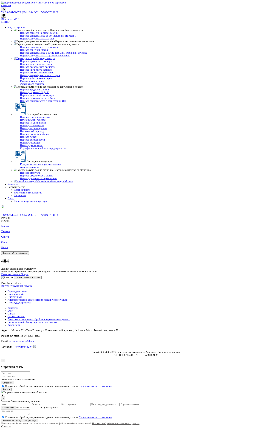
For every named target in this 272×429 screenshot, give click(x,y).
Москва (5, 226)
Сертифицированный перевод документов (43, 148)
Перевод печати (28, 136)
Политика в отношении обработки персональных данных (39, 319)
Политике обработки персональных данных (115, 423)
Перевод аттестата (30, 172)
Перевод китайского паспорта (36, 69)
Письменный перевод (32, 131)
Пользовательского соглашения (95, 386)
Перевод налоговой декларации (37, 95)
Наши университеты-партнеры (30, 201)
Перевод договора (30, 142)
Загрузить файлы (48, 407)
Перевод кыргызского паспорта (37, 72)
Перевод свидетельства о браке (37, 38)
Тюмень (5, 231)
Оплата (11, 313)
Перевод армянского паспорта (36, 61)
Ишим (4, 247)
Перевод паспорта (17, 291)
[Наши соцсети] (3, 16)
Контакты (13, 184)
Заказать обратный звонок (15, 253)
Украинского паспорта (32, 84)
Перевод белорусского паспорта (37, 67)
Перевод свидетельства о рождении (39, 47)
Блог (10, 310)
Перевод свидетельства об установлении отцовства (48, 35)
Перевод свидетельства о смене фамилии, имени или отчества (53, 52)
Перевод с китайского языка (35, 117)
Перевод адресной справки (34, 50)
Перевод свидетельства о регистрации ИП (43, 101)
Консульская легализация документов (40, 164)
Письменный (15, 297)
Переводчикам (22, 189)
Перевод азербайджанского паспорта (40, 75)
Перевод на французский (33, 128)
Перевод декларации (31, 145)
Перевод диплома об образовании (38, 178)
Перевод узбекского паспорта (36, 78)
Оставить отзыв (16, 316)
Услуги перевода (17, 27)
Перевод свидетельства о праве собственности (45, 55)
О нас (11, 198)
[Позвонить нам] (3, 9)
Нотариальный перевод (32, 119)
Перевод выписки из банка (34, 134)
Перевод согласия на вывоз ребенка (39, 33)
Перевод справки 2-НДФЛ (34, 92)
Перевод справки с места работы (37, 98)
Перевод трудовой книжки (34, 89)
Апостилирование (30, 167)
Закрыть (6, 389)
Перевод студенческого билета (36, 175)
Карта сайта (14, 325)
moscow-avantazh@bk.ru (21, 341)
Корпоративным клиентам (28, 192)
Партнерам (20, 195)
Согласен (6, 426)
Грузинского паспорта (32, 81)
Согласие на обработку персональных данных (32, 322)
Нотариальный (16, 294)
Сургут (5, 236)
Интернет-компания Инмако (16, 286)
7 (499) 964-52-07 (10, 12)
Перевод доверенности (32, 139)
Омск (4, 242)
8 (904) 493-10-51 (29, 12)
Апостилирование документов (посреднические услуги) (38, 299)
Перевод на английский (33, 122)
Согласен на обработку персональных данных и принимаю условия (58, 417)
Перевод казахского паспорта (36, 64)
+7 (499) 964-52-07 (23, 346)
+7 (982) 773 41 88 (48, 12)
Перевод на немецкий (32, 125)
